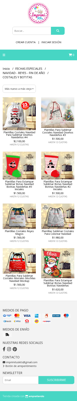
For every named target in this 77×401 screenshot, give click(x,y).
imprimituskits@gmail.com (21, 362)
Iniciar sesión (51, 42)
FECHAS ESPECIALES (29, 69)
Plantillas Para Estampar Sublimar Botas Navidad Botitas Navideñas (58, 283)
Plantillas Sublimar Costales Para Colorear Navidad (58, 232)
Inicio (7, 69)
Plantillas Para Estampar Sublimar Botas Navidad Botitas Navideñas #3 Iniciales (19, 185)
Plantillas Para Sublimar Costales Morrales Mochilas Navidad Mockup (19, 278)
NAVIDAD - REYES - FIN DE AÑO (24, 73)
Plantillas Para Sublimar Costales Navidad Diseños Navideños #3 (57, 132)
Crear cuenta (25, 42)
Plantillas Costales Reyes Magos (19, 232)
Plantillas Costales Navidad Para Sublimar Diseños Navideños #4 (19, 135)
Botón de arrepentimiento (21, 366)
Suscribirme (56, 380)
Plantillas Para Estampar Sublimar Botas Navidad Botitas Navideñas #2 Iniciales (58, 185)
